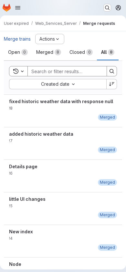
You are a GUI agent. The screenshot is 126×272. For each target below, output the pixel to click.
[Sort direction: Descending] (112, 84)
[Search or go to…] (107, 8)
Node (15, 264)
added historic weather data (41, 134)
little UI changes (27, 199)
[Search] (112, 71)
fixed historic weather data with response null (61, 101)
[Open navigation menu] (18, 8)
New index (21, 231)
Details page (23, 166)
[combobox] (57, 84)
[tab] (18, 52)
